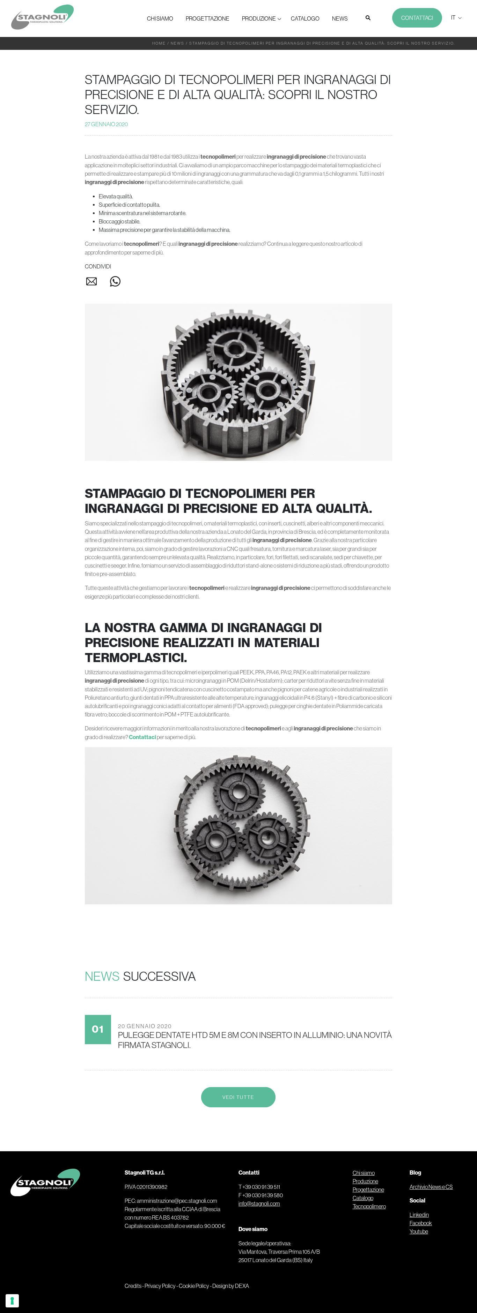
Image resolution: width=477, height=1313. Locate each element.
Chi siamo (160, 18)
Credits (133, 1286)
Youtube (419, 1231)
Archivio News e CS (431, 1187)
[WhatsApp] (115, 283)
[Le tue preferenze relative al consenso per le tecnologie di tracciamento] (12, 1300)
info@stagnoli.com (259, 1203)
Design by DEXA (230, 1286)
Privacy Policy (160, 1286)
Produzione (259, 18)
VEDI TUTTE (238, 1097)
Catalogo (305, 18)
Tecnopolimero (369, 1206)
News (340, 18)
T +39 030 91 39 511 (259, 1187)
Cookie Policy (194, 1286)
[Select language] (455, 17)
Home (159, 43)
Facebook (421, 1223)
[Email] (97, 283)
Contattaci (417, 18)
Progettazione (207, 18)
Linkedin (419, 1215)
